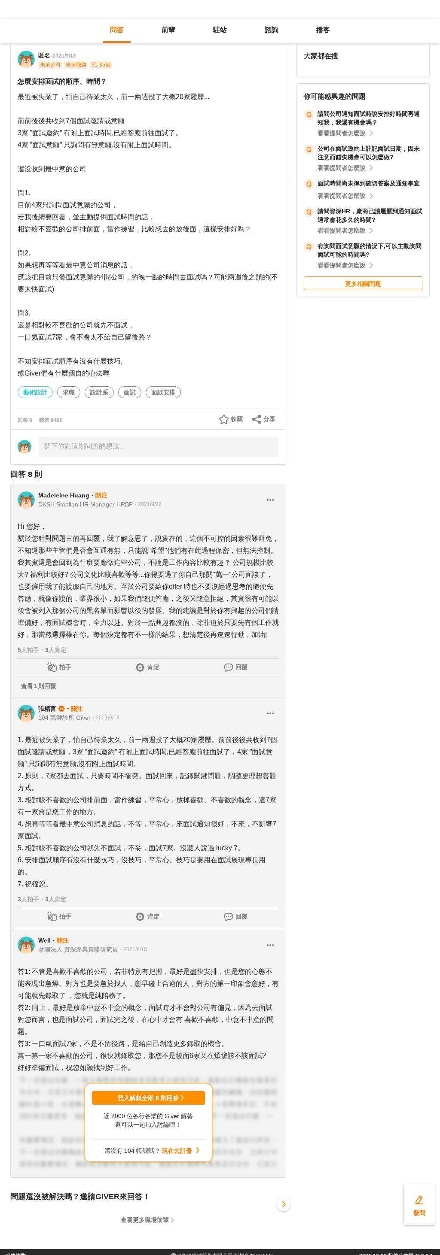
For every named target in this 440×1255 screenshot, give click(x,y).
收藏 (237, 418)
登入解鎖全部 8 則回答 (148, 1097)
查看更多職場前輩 (145, 1219)
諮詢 (271, 29)
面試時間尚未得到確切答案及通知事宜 (369, 183)
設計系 (99, 392)
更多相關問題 (363, 283)
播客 (323, 29)
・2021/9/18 (105, 718)
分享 (269, 418)
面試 (130, 392)
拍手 (65, 667)
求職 (69, 392)
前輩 (168, 29)
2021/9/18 (64, 56)
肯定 (153, 667)
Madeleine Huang (63, 495)
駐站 (220, 29)
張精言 (47, 708)
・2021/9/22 (147, 504)
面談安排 (163, 392)
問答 (117, 29)
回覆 (241, 667)
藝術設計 (35, 392)
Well (44, 940)
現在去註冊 (177, 1150)
